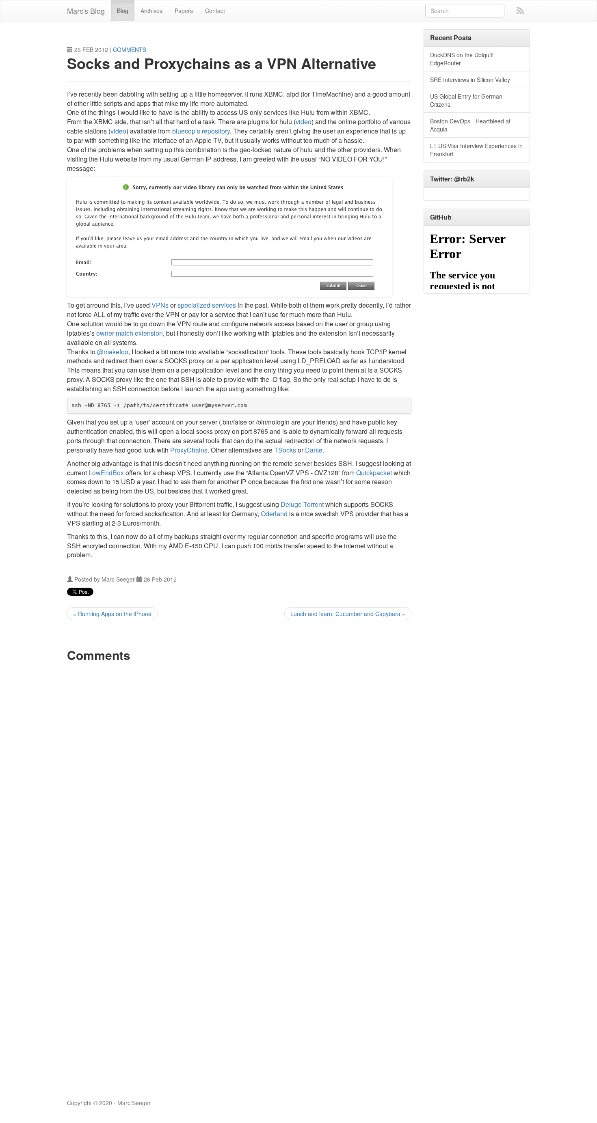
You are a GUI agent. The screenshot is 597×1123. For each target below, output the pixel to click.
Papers (184, 10)
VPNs (160, 305)
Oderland (274, 513)
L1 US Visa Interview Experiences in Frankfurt (476, 150)
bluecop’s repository (201, 131)
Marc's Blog (86, 10)
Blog (122, 10)
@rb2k (464, 178)
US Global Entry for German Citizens (466, 100)
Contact (215, 10)
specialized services (206, 305)
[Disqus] (239, 769)
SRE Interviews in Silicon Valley (470, 79)
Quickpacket (374, 472)
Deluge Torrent (302, 504)
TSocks (285, 450)
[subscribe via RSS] (520, 9)
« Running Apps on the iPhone (112, 614)
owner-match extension (129, 333)
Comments (129, 49)
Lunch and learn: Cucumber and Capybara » (347, 614)
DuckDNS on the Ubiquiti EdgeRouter (461, 59)
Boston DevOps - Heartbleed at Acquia (470, 125)
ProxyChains (189, 450)
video (303, 121)
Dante (313, 450)
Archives (151, 10)
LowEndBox (106, 472)
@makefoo (112, 351)
